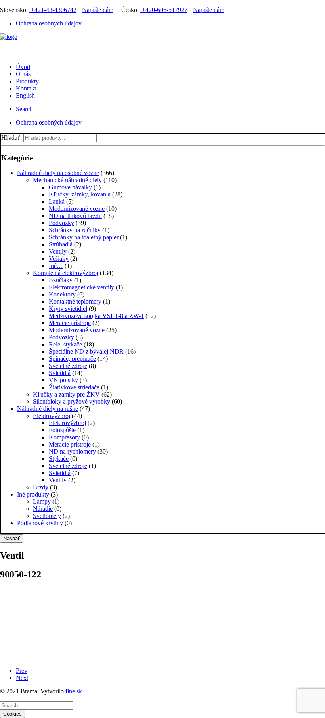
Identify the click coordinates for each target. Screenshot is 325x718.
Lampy (42, 501)
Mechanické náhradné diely (67, 180)
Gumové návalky (70, 187)
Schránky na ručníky (75, 230)
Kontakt (26, 88)
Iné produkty (33, 494)
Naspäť (11, 538)
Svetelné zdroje (68, 365)
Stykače (59, 458)
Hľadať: (11, 137)
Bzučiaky (61, 280)
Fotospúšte (62, 430)
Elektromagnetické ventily (81, 287)
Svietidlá (60, 373)
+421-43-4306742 (52, 9)
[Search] (36, 705)
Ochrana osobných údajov (49, 23)
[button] (24, 109)
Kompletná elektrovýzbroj (65, 272)
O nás (23, 74)
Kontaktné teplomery (75, 301)
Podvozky (61, 222)
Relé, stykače (65, 344)
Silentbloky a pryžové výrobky (71, 401)
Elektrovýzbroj (51, 415)
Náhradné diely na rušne (47, 408)
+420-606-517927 (163, 9)
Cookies (12, 714)
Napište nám (208, 9)
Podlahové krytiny (40, 523)
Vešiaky (59, 258)
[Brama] (162, 45)
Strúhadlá (61, 244)
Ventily (58, 251)
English (25, 95)
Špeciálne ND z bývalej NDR (86, 351)
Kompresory (64, 437)
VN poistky (63, 380)
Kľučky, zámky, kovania (80, 194)
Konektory (62, 294)
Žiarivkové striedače (74, 387)
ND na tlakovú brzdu (75, 215)
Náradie (43, 508)
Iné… (56, 265)
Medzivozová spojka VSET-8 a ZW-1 (96, 315)
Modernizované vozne (77, 208)
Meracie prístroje (70, 323)
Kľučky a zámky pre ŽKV (66, 394)
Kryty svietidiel (68, 308)
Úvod (23, 67)
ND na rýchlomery (72, 451)
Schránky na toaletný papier (84, 237)
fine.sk (73, 691)
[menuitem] (170, 23)
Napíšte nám (97, 9)
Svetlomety (47, 515)
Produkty (27, 81)
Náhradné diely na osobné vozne (58, 172)
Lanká (57, 201)
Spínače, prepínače (72, 358)
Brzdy (40, 487)
